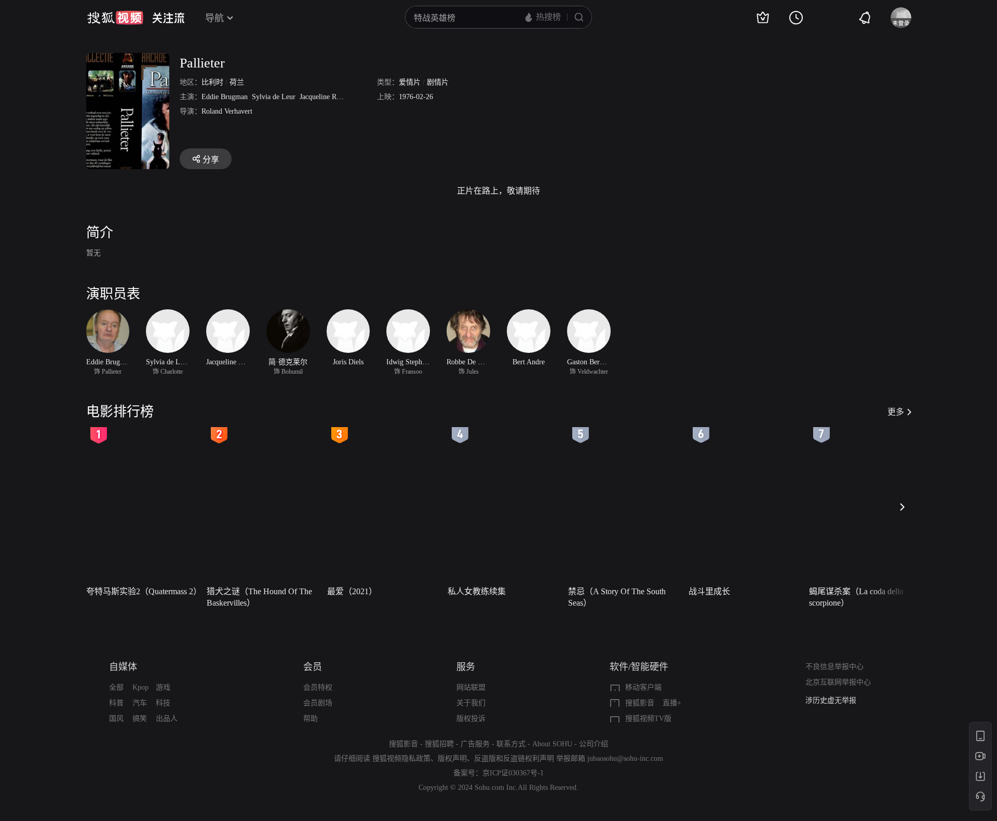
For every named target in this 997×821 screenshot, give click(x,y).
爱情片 (410, 82)
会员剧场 (317, 703)
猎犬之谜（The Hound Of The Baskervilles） (259, 597)
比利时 (212, 82)
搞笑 (139, 718)
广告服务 (475, 744)
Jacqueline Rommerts (331, 97)
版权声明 (452, 758)
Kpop (140, 687)
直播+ (672, 703)
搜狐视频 (115, 17)
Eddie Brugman (224, 97)
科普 (116, 703)
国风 (116, 718)
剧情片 (438, 82)
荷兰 (237, 82)
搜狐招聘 (439, 744)
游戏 (163, 687)
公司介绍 (593, 744)
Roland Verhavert (226, 111)
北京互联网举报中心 (838, 682)
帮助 (310, 718)
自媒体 (123, 667)
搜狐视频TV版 (648, 718)
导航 (214, 18)
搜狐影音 (639, 703)
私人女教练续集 (477, 591)
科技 (163, 703)
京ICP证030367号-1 (513, 773)
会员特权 (317, 687)
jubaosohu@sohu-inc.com (625, 758)
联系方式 (511, 744)
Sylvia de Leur (273, 97)
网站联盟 (471, 687)
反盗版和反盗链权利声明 (514, 758)
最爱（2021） (352, 591)
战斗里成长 (709, 591)
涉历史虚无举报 (830, 700)
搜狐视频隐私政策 (401, 758)
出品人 (167, 718)
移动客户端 (643, 687)
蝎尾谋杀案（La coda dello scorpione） (856, 597)
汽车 (139, 703)
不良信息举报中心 (834, 667)
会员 (312, 667)
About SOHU (552, 744)
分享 (211, 159)
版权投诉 (471, 718)
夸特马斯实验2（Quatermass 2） (143, 591)
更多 (895, 411)
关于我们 (471, 703)
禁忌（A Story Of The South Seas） (617, 597)
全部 (116, 687)
